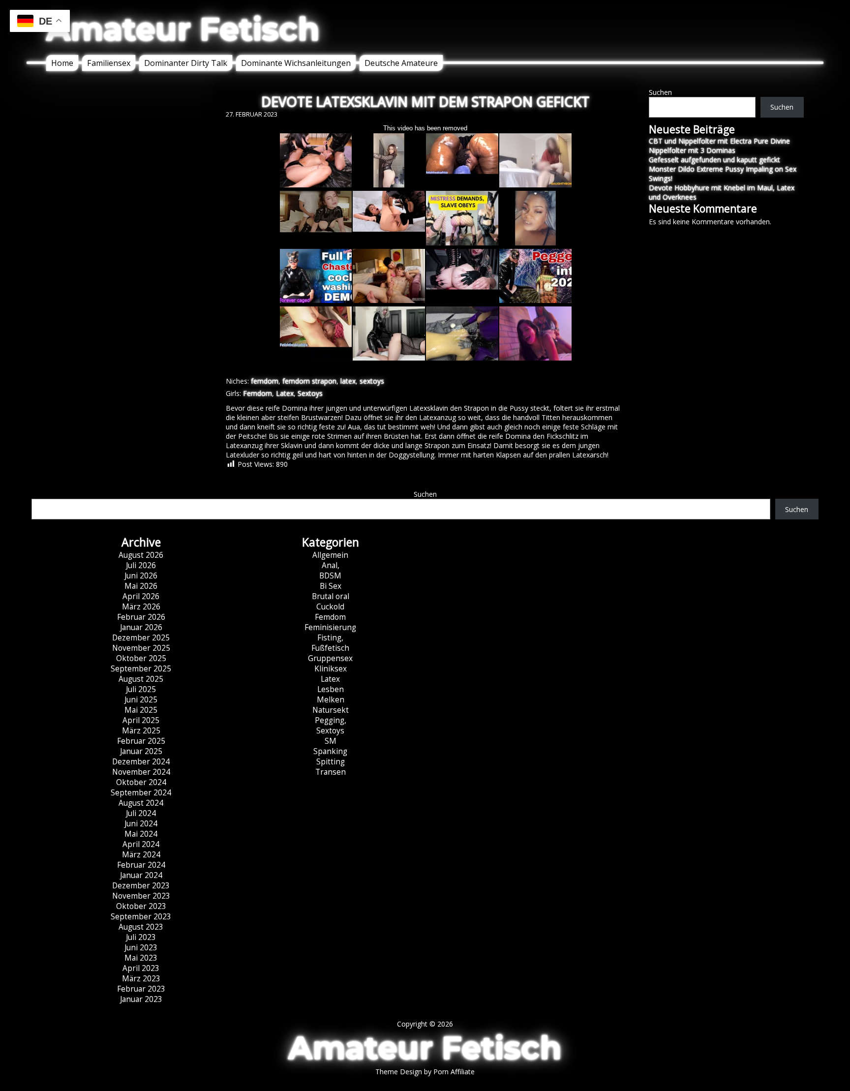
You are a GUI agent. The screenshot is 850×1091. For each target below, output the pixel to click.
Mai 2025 (140, 710)
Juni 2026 (140, 576)
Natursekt (330, 710)
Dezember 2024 (141, 762)
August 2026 (141, 555)
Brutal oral (330, 596)
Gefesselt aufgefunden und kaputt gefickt (714, 159)
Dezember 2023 (141, 885)
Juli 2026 (141, 565)
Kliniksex (330, 669)
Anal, (330, 565)
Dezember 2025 (141, 638)
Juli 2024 (141, 813)
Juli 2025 (141, 689)
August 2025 (141, 679)
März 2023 (141, 978)
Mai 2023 (140, 958)
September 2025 (141, 669)
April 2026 (140, 596)
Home (62, 63)
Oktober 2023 (141, 906)
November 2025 (141, 648)
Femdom (257, 393)
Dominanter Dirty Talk (185, 63)
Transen (330, 772)
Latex (285, 393)
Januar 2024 (141, 875)
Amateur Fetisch (183, 29)
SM (330, 741)
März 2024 (141, 854)
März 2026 (141, 607)
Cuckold (330, 607)
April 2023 (140, 968)
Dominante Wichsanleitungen (296, 63)
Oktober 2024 (141, 782)
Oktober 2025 (141, 658)
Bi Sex (330, 586)
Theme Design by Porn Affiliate (425, 1071)
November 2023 (141, 896)
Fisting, (330, 638)
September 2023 (141, 916)
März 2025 (141, 731)
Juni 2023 (140, 947)
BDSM (330, 576)
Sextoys (310, 393)
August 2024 (141, 803)
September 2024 (141, 793)
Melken (330, 700)
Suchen (660, 92)
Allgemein (330, 555)
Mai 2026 (140, 586)
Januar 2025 (141, 751)
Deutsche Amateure (401, 63)
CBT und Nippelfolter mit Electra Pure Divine (719, 141)
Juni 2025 (140, 700)
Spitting (330, 762)
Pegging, (330, 720)
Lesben (330, 689)
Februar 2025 (141, 741)
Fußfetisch (330, 648)
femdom (264, 381)
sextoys (372, 381)
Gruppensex (330, 658)
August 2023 (141, 927)
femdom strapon (309, 381)
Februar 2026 (141, 617)
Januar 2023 (141, 999)
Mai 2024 (140, 834)
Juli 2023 (141, 937)
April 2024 (140, 844)
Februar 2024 (141, 865)
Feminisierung (330, 627)
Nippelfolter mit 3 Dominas (692, 150)
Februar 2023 (141, 989)
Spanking (330, 751)
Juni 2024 (140, 823)
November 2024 (141, 772)
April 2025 (140, 720)
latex (348, 381)
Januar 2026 (141, 627)
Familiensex (108, 63)
